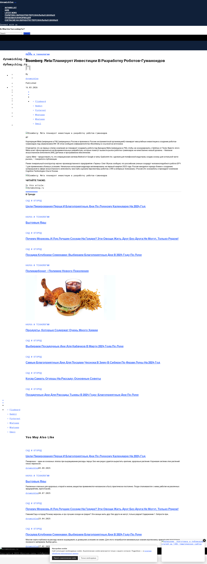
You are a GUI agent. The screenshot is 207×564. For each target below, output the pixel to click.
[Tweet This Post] (105, 94)
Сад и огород (16, 63)
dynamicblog (32, 78)
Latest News (11, 12)
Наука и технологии (20, 75)
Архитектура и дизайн (21, 87)
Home (7, 10)
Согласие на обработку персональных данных (31, 20)
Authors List (11, 7)
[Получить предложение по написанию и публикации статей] (183, 551)
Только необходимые (88, 558)
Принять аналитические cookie (65, 558)
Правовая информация (18, 17)
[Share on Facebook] (105, 92)
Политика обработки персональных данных (30, 15)
